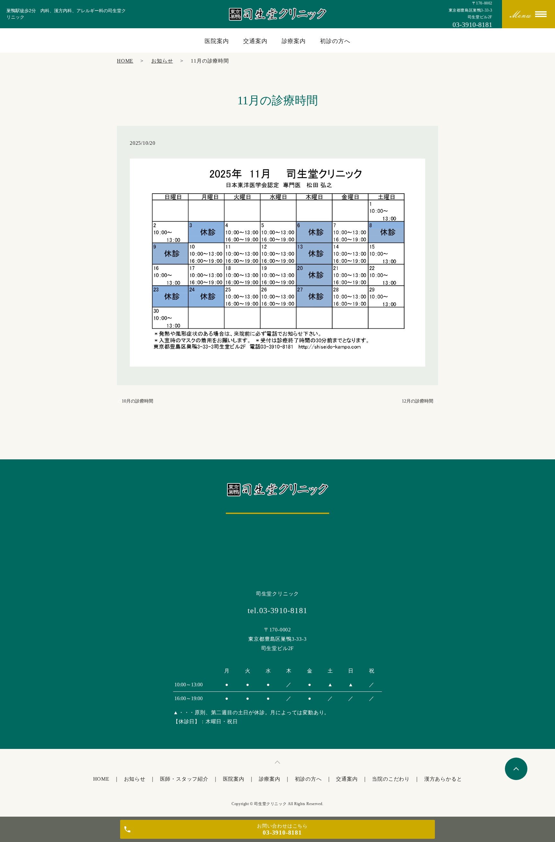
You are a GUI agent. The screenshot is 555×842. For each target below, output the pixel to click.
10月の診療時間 (137, 401)
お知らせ (162, 61)
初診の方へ (335, 41)
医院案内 (217, 41)
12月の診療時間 (417, 401)
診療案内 (294, 41)
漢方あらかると (443, 779)
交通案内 (255, 41)
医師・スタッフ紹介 (184, 779)
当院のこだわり (391, 779)
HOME (125, 61)
